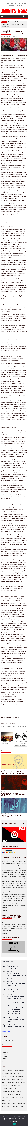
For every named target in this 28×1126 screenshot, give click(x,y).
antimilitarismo (5, 1073)
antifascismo (22, 1070)
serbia (19, 726)
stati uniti (4, 1100)
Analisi (3, 1049)
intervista (4, 726)
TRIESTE (8, 1106)
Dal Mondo (4, 1056)
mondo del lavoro (13, 1088)
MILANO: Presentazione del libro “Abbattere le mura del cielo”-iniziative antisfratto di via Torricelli (16, 998)
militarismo (4, 1088)
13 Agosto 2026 (5, 813)
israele (17, 1082)
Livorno (8, 1085)
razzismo (4, 1094)
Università (23, 726)
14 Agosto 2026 (5, 791)
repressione (10, 1094)
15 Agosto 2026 (5, 770)
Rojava (16, 1094)
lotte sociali (9, 726)
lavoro (3, 1085)
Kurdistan (23, 1082)
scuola (17, 1097)
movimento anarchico (7, 1091)
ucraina (17, 1106)
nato (14, 1091)
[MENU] (26, 16)
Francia (4, 1082)
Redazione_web (13, 36)
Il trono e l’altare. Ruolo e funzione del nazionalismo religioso (21, 743)
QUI (18, 717)
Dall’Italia (4, 1058)
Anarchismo (10, 1070)
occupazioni (15, 726)
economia (4, 1076)
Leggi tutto (4, 910)
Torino (3, 1106)
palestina (19, 1091)
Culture (4, 1054)
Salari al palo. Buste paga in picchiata (6, 742)
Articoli (3, 1050)
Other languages (6, 1062)
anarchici (4, 1070)
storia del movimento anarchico (9, 1103)
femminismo (20, 1079)
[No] (26, 1120)
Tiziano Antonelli (21, 1103)
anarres (16, 1070)
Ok (14, 1123)
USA (22, 1106)
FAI (16, 1076)
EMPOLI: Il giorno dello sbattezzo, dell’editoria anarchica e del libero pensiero (15, 1019)
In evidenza (5, 1060)
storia (9, 1100)
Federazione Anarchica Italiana (9, 1079)
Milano (19, 1085)
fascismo (20, 1076)
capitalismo (13, 1073)
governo (9, 1082)
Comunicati (5, 1052)
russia (3, 1097)
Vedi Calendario (6, 1031)
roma (20, 1094)
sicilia (21, 1097)
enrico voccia (11, 1076)
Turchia (13, 1106)
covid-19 (19, 1073)
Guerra (13, 1082)
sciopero (12, 1097)
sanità (7, 1097)
